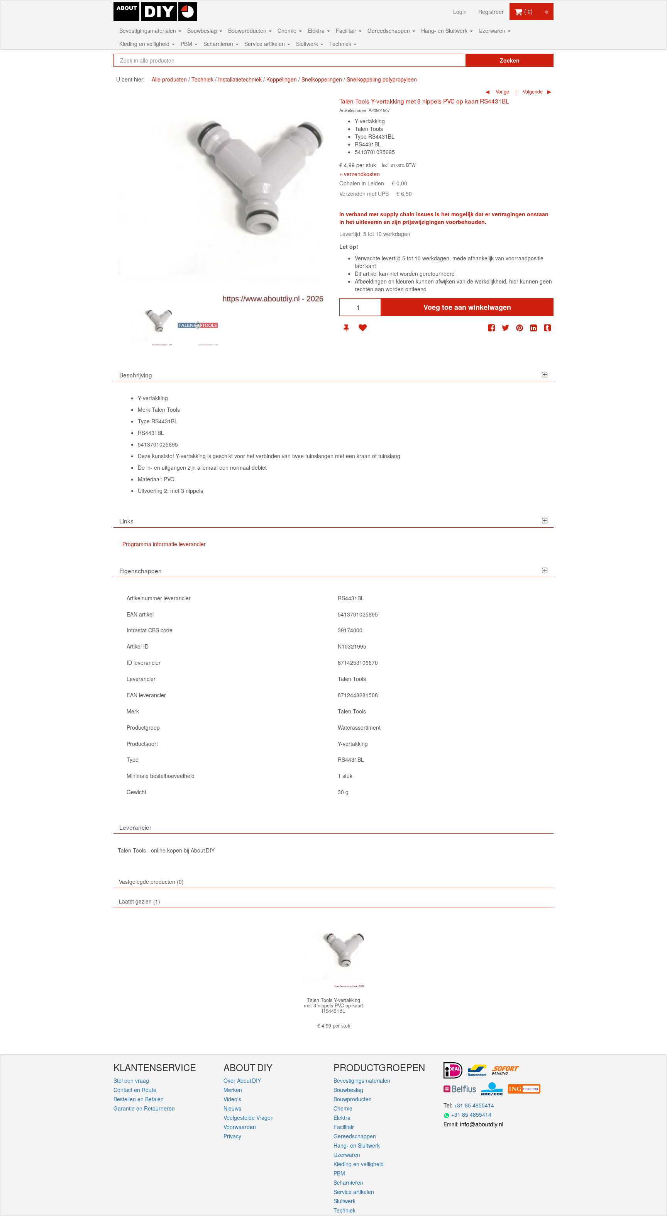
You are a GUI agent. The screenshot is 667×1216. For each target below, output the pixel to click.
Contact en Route (134, 1090)
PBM (187, 44)
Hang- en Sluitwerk (445, 30)
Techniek (341, 44)
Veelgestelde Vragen (248, 1117)
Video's (232, 1099)
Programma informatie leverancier (164, 544)
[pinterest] (519, 328)
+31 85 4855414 (474, 1105)
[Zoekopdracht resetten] (444, 60)
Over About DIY (242, 1080)
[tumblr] (547, 328)
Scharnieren (219, 44)
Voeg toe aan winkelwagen (467, 307)
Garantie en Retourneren (144, 1108)
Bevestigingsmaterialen (148, 30)
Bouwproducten (248, 30)
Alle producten (169, 79)
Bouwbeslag (202, 30)
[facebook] (491, 328)
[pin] (346, 328)
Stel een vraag (131, 1080)
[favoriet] (362, 328)
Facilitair (347, 30)
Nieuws (232, 1108)
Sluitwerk (308, 44)
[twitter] (505, 328)
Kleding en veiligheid (145, 44)
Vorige (501, 91)
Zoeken (510, 60)
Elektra (317, 30)
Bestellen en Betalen (138, 1099)
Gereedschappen (389, 30)
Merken (232, 1090)
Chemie (288, 30)
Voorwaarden (239, 1127)
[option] (152, 325)
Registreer (491, 11)
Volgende (532, 91)
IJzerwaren (493, 30)
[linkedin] (533, 328)
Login (460, 11)
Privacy (232, 1136)
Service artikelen (265, 44)
